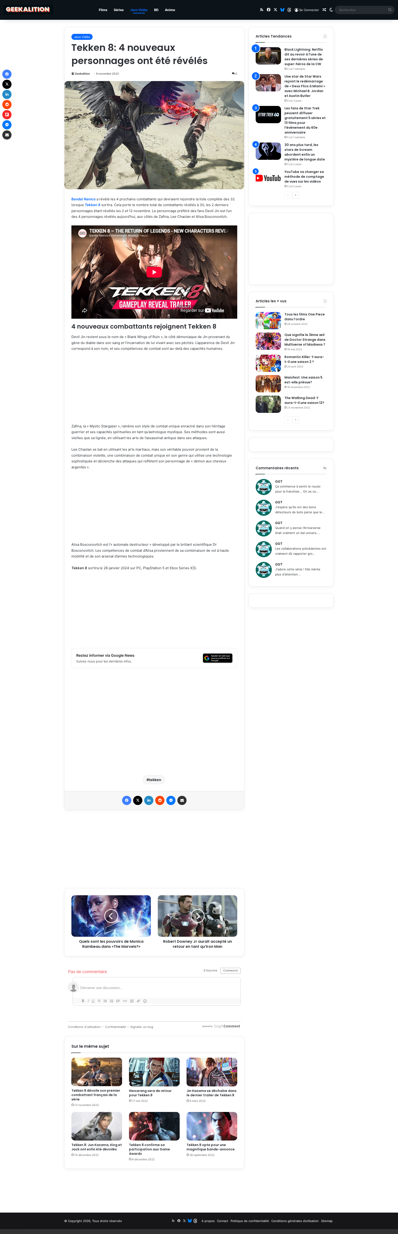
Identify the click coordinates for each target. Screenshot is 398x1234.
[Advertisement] (154, 389)
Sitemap (327, 1221)
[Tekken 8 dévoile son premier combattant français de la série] (96, 1072)
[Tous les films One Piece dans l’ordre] (268, 320)
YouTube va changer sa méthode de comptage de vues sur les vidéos (304, 176)
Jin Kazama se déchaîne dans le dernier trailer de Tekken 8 (212, 1092)
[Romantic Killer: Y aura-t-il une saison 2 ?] (268, 363)
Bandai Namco (83, 199)
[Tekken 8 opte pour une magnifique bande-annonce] (212, 1126)
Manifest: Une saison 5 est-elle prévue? (303, 380)
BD (156, 10)
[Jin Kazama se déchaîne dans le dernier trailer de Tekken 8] (212, 1072)
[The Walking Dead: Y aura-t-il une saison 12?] (268, 404)
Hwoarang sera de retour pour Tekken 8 (150, 1092)
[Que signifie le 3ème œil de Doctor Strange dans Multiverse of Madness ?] (268, 341)
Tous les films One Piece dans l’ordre (304, 316)
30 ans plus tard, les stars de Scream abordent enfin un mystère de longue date (304, 152)
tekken (155, 779)
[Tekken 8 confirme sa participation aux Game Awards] (154, 1126)
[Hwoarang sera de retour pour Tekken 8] (154, 1072)
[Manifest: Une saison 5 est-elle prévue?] (268, 383)
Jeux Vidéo (139, 10)
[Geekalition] (28, 10)
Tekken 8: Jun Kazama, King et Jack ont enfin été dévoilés (96, 1147)
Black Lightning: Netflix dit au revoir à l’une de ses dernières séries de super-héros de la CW (303, 56)
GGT (278, 481)
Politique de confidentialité (250, 1221)
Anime (170, 10)
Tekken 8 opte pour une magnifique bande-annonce (211, 1147)
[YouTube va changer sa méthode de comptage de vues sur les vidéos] (268, 178)
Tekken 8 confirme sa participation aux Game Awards (149, 1149)
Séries (119, 10)
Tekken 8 (92, 205)
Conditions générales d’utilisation (295, 1221)
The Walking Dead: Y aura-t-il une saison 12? (304, 400)
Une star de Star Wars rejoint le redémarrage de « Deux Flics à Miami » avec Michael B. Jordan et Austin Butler (304, 86)
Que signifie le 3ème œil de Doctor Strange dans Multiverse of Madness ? (304, 340)
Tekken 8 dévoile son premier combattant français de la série (95, 1095)
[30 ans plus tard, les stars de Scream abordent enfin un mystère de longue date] (268, 151)
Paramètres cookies (14, 1231)
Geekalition (82, 73)
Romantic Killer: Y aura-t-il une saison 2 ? (304, 359)
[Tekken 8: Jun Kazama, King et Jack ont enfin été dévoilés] (96, 1126)
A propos (208, 1221)
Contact (222, 1221)
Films (103, 10)
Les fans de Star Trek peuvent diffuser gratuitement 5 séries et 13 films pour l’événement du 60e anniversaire (305, 120)
